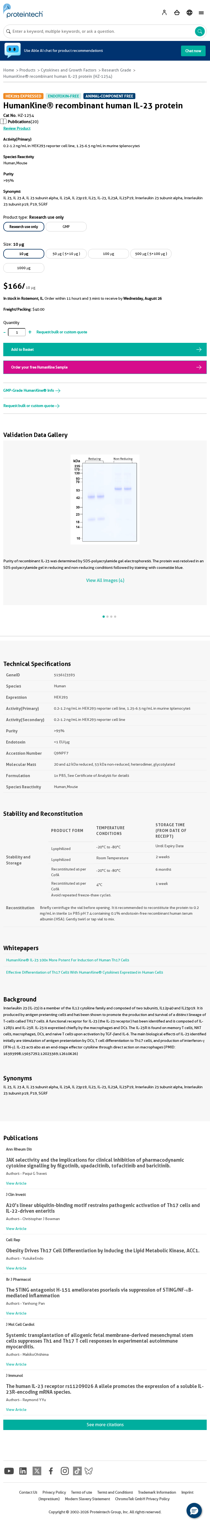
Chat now (193, 51)
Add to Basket (22, 349)
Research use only (24, 226)
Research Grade (116, 70)
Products (27, 70)
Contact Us (28, 1492)
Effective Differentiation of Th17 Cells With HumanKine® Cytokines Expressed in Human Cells (84, 972)
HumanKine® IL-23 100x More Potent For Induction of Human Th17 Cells (67, 960)
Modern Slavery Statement (87, 1499)
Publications (19, 121)
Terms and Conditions (115, 1492)
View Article (16, 1183)
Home (8, 70)
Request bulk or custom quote (61, 332)
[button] (194, 1510)
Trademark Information (157, 1492)
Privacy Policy (54, 1492)
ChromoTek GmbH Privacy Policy (142, 1499)
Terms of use (81, 1492)
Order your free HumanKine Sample (39, 367)
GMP (66, 226)
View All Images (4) (105, 580)
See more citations (105, 1424)
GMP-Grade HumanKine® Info (29, 390)
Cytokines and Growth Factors (69, 70)
